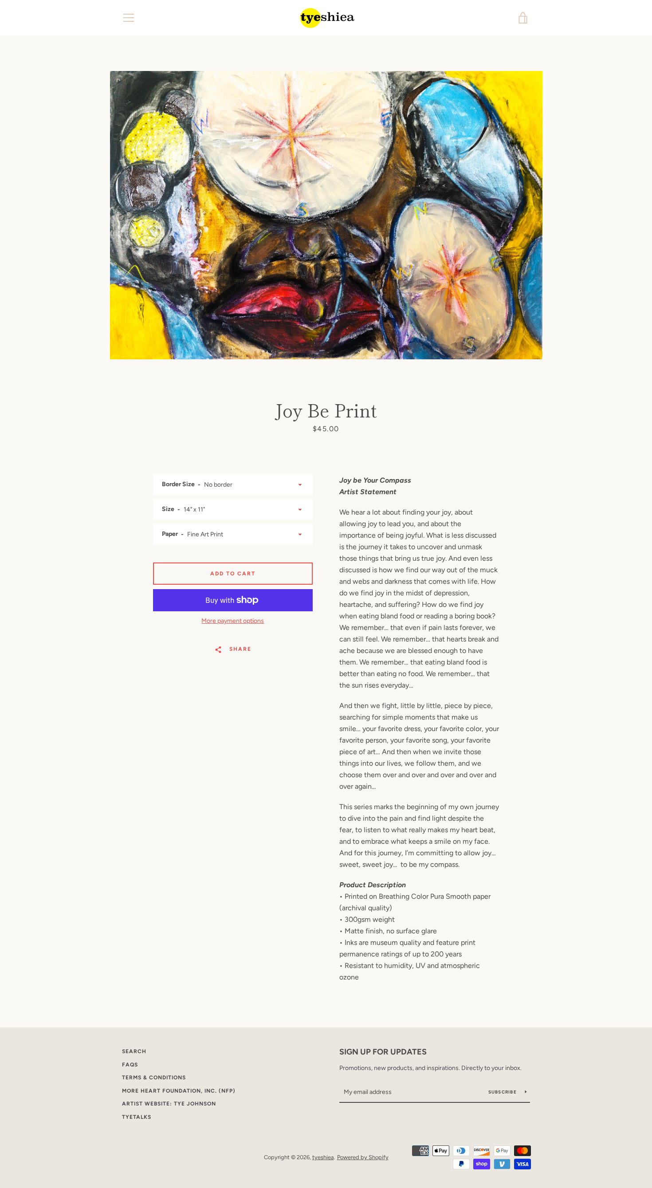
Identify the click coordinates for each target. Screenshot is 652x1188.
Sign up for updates (383, 1052)
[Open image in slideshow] (326, 215)
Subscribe (503, 1092)
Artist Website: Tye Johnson (169, 1104)
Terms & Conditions (154, 1077)
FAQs (130, 1065)
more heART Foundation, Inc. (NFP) (179, 1091)
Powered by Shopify (363, 1157)
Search (134, 1051)
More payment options (232, 621)
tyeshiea (323, 1157)
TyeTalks (136, 1117)
